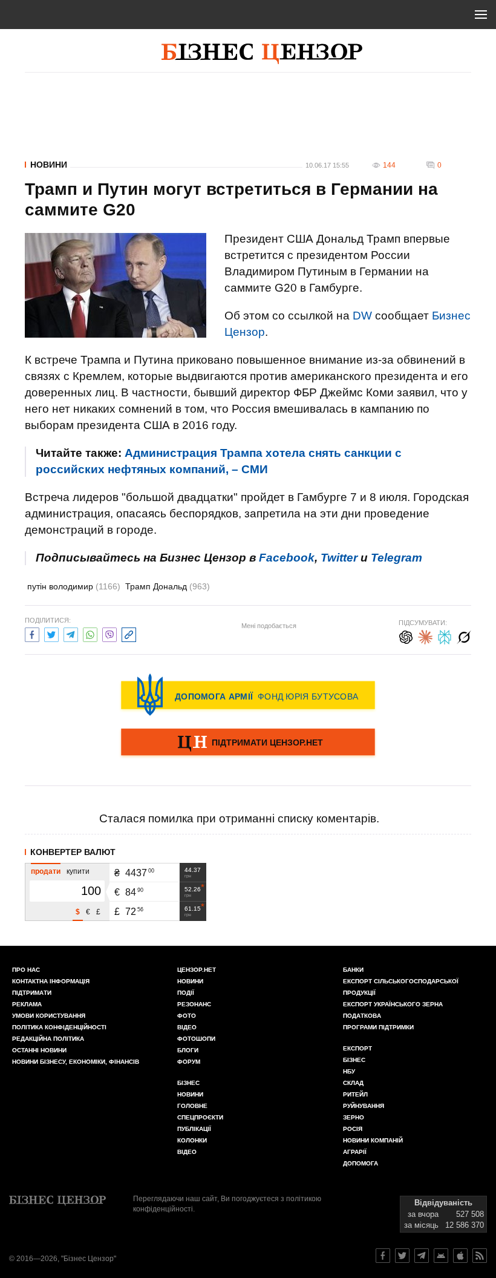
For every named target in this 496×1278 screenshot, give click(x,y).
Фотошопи (196, 1038)
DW (362, 315)
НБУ (349, 1071)
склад (353, 1083)
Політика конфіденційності (59, 1027)
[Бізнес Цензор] (262, 54)
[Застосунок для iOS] (460, 1255)
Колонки (192, 1140)
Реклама (27, 1004)
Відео (187, 1027)
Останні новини (39, 1050)
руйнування (363, 1106)
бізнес (354, 1060)
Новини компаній (373, 1140)
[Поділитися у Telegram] (71, 633)
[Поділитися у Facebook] (32, 633)
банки (353, 969)
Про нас (26, 969)
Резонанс (194, 1004)
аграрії (355, 1152)
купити (78, 871)
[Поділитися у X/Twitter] (51, 633)
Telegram (396, 557)
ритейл (355, 1094)
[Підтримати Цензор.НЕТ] (248, 743)
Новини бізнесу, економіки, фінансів (75, 1061)
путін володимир (73, 586)
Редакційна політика (48, 1038)
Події (185, 992)
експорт (357, 1048)
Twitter (339, 557)
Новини (48, 164)
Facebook (287, 557)
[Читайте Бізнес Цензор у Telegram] (421, 1255)
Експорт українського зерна (393, 1004)
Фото (186, 1015)
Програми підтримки (378, 1027)
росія (352, 1129)
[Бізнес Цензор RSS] (479, 1255)
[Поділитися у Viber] (109, 633)
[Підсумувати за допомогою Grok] (464, 636)
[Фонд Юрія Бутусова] (248, 694)
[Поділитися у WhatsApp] (90, 633)
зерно (353, 1117)
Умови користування (48, 1015)
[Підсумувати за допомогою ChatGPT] (406, 636)
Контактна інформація (51, 981)
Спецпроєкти (200, 1117)
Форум (188, 1061)
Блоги (187, 1050)
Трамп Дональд (167, 586)
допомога (360, 1163)
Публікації (194, 1129)
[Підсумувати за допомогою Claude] (425, 636)
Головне (192, 1106)
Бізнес (188, 1083)
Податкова (362, 1015)
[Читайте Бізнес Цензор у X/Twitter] (402, 1255)
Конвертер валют (73, 852)
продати (45, 871)
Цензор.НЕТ (196, 969)
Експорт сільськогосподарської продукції (400, 987)
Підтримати (31, 992)
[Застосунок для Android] (441, 1255)
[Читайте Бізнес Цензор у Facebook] (383, 1255)
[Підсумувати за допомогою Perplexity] (444, 636)
